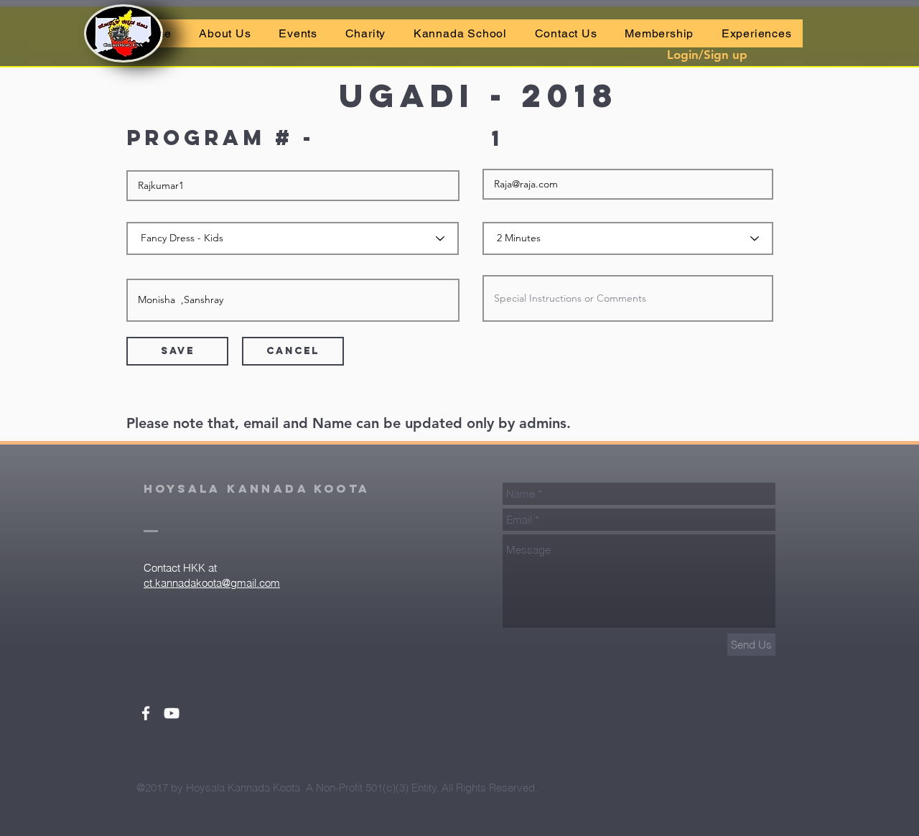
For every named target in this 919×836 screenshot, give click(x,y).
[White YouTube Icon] (171, 713)
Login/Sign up (707, 54)
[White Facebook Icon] (145, 713)
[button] (298, 33)
